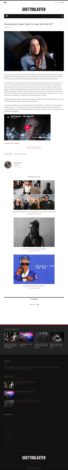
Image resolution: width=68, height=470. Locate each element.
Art (5, 423)
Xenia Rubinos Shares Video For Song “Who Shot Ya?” (28, 24)
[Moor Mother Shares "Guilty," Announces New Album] (34, 232)
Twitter (12, 143)
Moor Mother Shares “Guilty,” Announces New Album (34, 249)
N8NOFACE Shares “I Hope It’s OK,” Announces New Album (56, 345)
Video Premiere (22, 342)
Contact (6, 445)
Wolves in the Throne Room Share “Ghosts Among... (27, 401)
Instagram (17, 143)
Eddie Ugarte (9, 154)
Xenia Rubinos (22, 154)
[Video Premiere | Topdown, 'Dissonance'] (26, 337)
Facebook (6, 143)
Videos (29, 251)
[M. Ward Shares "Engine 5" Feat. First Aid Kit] (34, 269)
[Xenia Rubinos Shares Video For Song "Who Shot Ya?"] (34, 52)
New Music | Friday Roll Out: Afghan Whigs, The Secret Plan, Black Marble (10, 345)
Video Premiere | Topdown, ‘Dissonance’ (24, 391)
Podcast (6, 427)
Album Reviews (30, 213)
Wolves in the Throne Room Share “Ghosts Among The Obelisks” (41, 345)
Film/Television (7, 434)
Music (5, 419)
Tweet (38, 147)
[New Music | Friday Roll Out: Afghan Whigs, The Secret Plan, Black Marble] (11, 337)
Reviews (6, 430)
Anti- (18, 154)
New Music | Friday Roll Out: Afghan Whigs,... (25, 381)
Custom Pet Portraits (9, 316)
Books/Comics (7, 438)
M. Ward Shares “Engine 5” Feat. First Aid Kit (34, 286)
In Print (5, 441)
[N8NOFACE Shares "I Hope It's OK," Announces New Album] (57, 337)
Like (30, 147)
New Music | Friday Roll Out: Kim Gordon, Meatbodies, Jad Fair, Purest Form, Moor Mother (34, 211)
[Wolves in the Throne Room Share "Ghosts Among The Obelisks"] (42, 337)
